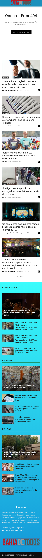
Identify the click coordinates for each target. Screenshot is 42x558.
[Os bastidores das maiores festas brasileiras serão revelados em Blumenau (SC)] (21, 211)
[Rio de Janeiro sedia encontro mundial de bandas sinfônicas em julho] (21, 306)
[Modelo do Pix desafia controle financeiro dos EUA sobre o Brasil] (8, 398)
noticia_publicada (8, 90)
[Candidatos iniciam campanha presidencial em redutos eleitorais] (8, 467)
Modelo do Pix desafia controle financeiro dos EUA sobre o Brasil (27, 398)
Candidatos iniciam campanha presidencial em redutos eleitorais (27, 466)
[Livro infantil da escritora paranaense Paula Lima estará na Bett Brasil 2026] (8, 351)
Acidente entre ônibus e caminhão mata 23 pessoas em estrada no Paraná (20, 454)
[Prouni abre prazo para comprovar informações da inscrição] (8, 491)
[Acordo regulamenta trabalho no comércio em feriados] (21, 378)
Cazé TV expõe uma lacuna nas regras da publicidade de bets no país (27, 408)
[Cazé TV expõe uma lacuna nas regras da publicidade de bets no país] (8, 409)
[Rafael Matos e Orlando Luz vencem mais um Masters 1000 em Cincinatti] (21, 140)
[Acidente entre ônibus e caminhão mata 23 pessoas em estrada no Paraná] (21, 447)
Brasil (4, 184)
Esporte (5, 149)
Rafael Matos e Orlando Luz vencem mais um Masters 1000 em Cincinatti (19, 155)
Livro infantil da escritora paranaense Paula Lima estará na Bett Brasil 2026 (26, 350)
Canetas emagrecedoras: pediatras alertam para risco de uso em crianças (21, 120)
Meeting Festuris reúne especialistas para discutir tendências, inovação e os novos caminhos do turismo (19, 264)
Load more (20, 276)
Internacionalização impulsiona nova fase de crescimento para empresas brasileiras (19, 84)
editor (4, 126)
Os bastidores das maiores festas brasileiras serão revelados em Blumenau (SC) (20, 227)
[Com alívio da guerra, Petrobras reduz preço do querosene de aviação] (8, 420)
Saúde (5, 113)
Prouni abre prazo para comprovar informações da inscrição (26, 490)
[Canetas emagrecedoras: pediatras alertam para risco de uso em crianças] (21, 105)
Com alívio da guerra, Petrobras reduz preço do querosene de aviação (25, 419)
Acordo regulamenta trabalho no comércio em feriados (19, 386)
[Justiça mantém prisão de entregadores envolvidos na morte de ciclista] (21, 176)
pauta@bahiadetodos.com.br (13, 530)
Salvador (5, 77)
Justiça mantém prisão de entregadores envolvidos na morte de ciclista (20, 191)
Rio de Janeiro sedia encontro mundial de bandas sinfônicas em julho (19, 312)
